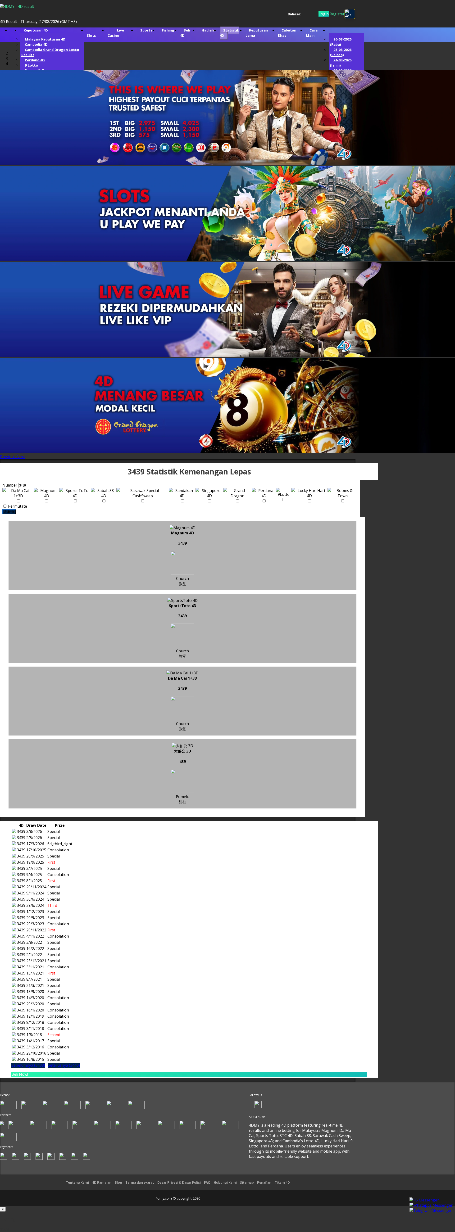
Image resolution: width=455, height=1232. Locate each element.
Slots (91, 35)
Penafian (264, 1183)
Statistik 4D (229, 33)
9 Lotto (31, 65)
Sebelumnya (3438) (28, 1065)
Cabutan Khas (287, 33)
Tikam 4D (282, 1183)
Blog (118, 1183)
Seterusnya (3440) (64, 1065)
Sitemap (247, 1183)
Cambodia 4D (36, 44)
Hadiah (208, 30)
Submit (9, 512)
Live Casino (116, 33)
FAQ (207, 1183)
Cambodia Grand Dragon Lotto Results (50, 53)
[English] (304, 14)
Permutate (17, 506)
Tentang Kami (77, 1183)
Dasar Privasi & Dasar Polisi (179, 1183)
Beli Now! (19, 1074)
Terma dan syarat (139, 1183)
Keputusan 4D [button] (36, 30)
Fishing (168, 30)
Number (9, 485)
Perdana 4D (35, 60)
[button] (8, 457)
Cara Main (312, 33)
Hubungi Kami (225, 1183)
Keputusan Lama (257, 33)
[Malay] (313, 14)
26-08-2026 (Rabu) (340, 42)
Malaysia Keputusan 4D (45, 39)
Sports (146, 30)
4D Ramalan (101, 1183)
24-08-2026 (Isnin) (340, 63)
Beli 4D (185, 33)
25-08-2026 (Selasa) (340, 53)
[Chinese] (308, 14)
